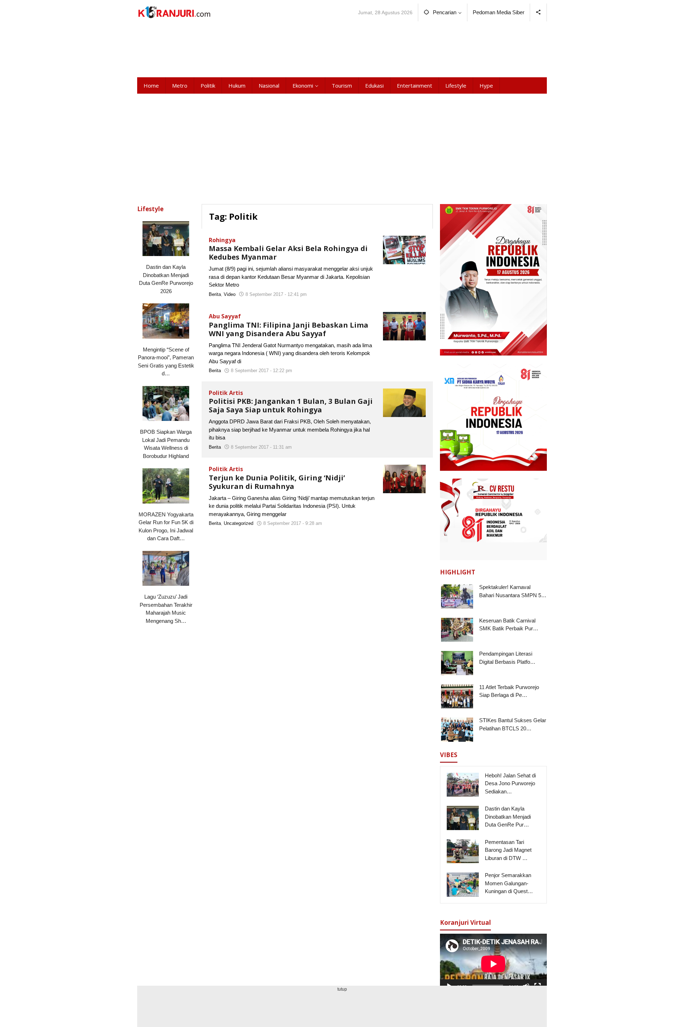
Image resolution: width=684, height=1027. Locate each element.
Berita (215, 294)
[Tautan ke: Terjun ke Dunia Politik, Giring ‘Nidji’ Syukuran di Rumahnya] (404, 478)
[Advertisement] (342, 48)
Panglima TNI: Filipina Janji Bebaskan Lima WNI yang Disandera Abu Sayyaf (288, 329)
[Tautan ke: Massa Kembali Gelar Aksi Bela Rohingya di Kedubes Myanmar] (404, 249)
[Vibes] (174, 12)
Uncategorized (238, 523)
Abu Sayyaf (225, 316)
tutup (342, 989)
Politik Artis (226, 393)
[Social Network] (538, 12)
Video (229, 294)
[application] (493, 964)
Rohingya (222, 240)
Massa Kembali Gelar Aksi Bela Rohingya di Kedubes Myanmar (288, 253)
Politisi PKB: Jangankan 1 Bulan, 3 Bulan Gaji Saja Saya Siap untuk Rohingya (291, 405)
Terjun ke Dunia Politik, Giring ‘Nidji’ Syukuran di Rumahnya (277, 482)
